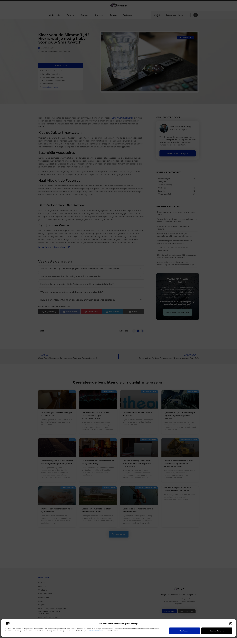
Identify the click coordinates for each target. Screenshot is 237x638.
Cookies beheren (217, 631)
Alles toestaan (185, 631)
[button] (231, 623)
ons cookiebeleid (95, 631)
